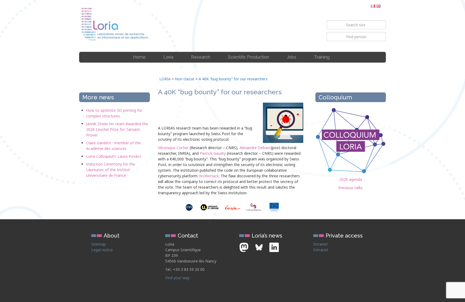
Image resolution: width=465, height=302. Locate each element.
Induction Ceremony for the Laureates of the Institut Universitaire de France (110, 169)
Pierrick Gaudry (213, 153)
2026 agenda (350, 179)
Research (200, 57)
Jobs (291, 57)
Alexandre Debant (255, 147)
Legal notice (102, 249)
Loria (168, 57)
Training (322, 57)
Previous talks (350, 187)
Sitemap (98, 244)
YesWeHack (209, 175)
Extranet (320, 249)
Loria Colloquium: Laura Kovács (113, 156)
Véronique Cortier (173, 147)
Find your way (177, 277)
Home (139, 57)
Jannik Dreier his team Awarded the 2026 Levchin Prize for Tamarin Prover (117, 129)
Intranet (320, 244)
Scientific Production (248, 57)
